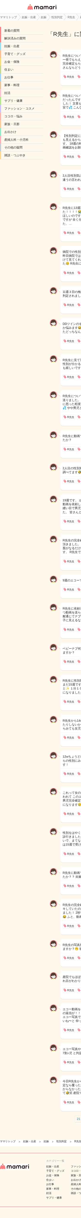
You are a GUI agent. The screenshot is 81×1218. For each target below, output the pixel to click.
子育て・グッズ (14, 54)
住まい (8, 69)
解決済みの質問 (14, 38)
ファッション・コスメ (19, 108)
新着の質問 (11, 30)
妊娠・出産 (11, 46)
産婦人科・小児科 (16, 139)
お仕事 (8, 77)
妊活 (7, 93)
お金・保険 (11, 61)
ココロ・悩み (13, 116)
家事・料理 (11, 85)
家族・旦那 (11, 124)
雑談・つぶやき (14, 155)
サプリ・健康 (13, 100)
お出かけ (10, 132)
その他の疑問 (13, 147)
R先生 (60, 34)
